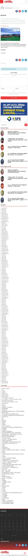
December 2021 (5, 264)
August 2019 (4, 298)
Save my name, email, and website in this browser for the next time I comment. (14, 93)
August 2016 (4, 346)
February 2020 (5, 290)
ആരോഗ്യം (4, 409)
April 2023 (4, 244)
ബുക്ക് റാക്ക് (4, 468)
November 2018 (5, 310)
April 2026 (4, 212)
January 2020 (4, 292)
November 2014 (5, 372)
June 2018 (4, 317)
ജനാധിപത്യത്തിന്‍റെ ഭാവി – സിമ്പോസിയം (11, 432)
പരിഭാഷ (4, 456)
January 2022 (4, 262)
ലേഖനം (3, 484)
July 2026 (4, 209)
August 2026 (4, 208)
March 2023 (4, 245)
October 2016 (4, 344)
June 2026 (4, 210)
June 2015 (4, 365)
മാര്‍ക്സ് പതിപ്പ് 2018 (6, 476)
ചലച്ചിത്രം (4, 430)
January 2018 (4, 324)
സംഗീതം (4, 491)
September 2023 (5, 238)
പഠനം (3, 455)
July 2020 (4, 284)
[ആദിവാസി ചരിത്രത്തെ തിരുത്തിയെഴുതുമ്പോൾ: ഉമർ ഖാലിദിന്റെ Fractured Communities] (2, 133)
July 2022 (4, 254)
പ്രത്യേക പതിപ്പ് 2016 (6, 463)
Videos (3, 404)
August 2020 (4, 282)
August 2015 (4, 362)
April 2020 (4, 288)
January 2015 (4, 370)
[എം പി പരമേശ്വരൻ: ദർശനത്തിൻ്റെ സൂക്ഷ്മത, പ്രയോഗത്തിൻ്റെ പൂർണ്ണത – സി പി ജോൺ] (2, 162)
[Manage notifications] (25, 553)
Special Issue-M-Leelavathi (7, 400)
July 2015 (4, 364)
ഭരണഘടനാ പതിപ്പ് (6, 470)
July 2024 (4, 226)
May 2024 (4, 229)
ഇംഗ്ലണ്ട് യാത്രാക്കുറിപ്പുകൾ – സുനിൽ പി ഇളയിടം (13, 411)
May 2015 (4, 366)
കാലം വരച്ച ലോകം (6, 425)
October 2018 (4, 312)
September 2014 (5, 374)
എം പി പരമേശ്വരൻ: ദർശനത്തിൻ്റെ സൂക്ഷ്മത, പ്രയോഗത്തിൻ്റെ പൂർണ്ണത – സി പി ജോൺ (17, 161)
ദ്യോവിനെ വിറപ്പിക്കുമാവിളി (8, 436)
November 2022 (5, 250)
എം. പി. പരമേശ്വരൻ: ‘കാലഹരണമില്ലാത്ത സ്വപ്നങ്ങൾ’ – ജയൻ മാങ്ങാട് (17, 147)
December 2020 (5, 277)
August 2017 (4, 330)
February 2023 (5, 246)
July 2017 (4, 332)
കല (3, 419)
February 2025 (5, 225)
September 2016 (5, 345)
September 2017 (5, 329)
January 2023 (4, 248)
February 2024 (5, 232)
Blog (3, 389)
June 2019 (4, 301)
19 (9, 526)
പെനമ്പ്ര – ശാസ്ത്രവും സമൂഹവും (9, 462)
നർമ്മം (3, 452)
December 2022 (5, 249)
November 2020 (5, 278)
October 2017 (4, 328)
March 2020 (4, 289)
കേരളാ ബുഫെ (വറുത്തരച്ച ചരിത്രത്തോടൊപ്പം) (12, 427)
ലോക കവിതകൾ (5, 486)
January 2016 (4, 356)
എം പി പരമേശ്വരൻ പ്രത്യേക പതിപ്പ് (10, 413)
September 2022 (5, 253)
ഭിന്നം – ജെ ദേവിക (6, 471)
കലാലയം (4, 420)
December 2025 (5, 217)
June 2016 (4, 349)
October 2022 (4, 252)
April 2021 (4, 272)
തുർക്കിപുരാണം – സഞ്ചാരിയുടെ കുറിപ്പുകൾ (12, 434)
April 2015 (4, 368)
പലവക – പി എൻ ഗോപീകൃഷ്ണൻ (9, 458)
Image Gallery (5, 396)
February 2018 (5, 322)
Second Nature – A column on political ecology (11, 399)
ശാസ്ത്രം (4, 490)
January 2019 (4, 308)
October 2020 (4, 280)
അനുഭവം (4, 405)
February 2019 (5, 306)
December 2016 (5, 341)
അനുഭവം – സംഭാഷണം (7, 407)
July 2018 (4, 316)
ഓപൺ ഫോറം (5, 416)
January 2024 (4, 233)
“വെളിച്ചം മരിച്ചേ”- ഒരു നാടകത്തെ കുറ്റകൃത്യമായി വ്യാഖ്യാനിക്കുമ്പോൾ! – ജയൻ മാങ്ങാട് (17, 140)
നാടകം (3, 444)
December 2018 (5, 309)
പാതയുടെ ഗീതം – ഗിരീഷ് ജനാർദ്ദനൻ (10, 460)
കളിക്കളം (4, 421)
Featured (3, 392)
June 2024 (4, 228)
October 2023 (4, 237)
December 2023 (5, 234)
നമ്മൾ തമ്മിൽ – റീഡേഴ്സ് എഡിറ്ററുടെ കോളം (11, 441)
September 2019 (5, 297)
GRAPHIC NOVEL (5, 395)
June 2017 (4, 333)
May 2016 (4, 350)
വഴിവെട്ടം (4, 487)
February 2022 (5, 261)
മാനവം (3, 475)
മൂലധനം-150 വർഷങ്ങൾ (7, 478)
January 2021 (4, 276)
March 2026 (4, 213)
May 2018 (4, 318)
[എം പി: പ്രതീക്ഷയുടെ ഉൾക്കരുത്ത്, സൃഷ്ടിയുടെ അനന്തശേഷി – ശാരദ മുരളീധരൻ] (2, 154)
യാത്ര (3, 479)
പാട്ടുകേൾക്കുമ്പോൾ (6, 459)
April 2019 (4, 304)
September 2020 (5, 281)
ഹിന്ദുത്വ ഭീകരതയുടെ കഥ (8, 502)
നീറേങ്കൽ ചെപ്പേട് (5, 448)
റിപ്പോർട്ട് (4, 483)
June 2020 (4, 285)
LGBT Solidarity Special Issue (8, 397)
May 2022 (4, 257)
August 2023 (4, 240)
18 (5, 526)
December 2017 (5, 325)
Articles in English (6, 388)
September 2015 (5, 361)
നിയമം (3, 445)
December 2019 (5, 293)
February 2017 (5, 338)
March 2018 (4, 321)
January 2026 (4, 216)
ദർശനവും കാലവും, (6, 438)
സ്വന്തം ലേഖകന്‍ (8, 8)
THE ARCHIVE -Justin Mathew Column (10, 401)
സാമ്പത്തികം (4, 495)
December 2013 (5, 382)
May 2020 (4, 286)
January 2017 (4, 340)
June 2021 (4, 269)
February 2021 (5, 274)
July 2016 (4, 348)
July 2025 (4, 222)
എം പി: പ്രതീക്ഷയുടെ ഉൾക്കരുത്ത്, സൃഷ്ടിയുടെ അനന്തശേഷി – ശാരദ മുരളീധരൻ (17, 154)
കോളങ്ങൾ (4, 428)
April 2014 (4, 380)
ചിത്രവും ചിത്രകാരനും (7, 431)
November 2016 (5, 342)
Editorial (3, 391)
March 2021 (4, 273)
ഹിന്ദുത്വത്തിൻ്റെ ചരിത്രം (8, 503)
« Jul (1, 538)
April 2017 (4, 336)
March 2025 (4, 224)
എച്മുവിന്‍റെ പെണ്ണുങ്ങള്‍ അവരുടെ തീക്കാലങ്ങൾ (13, 415)
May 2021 (4, 270)
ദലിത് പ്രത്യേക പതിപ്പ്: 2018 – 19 (9, 435)
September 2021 (5, 266)
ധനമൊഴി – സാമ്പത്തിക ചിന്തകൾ (9, 439)
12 (9, 523)
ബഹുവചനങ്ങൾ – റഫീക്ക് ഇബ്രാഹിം (10, 467)
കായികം (4, 424)
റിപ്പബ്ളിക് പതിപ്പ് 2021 (6, 482)
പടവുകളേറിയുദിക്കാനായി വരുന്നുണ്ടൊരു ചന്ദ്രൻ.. (13, 454)
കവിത (3, 423)
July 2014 (3, 377)
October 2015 (4, 360)
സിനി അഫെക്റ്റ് (5, 498)
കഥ (3, 417)
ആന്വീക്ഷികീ (5, 408)
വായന (3, 488)
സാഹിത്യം (4, 496)
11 (5, 523)
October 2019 (4, 296)
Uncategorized (5, 403)
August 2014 (4, 376)
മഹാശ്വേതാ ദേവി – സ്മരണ (8, 474)
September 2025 (5, 221)
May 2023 (4, 242)
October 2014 (4, 373)
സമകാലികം (4, 494)
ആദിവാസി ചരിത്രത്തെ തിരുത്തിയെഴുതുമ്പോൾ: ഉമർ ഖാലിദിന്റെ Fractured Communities (16, 133)
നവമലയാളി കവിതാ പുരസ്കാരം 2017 (9, 443)
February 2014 (5, 381)
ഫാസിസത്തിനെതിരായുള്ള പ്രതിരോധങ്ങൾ (11, 464)
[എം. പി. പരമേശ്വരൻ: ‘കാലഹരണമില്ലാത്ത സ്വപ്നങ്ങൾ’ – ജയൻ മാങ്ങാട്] (2, 147)
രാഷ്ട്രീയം (4, 480)
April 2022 (4, 258)
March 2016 (4, 353)
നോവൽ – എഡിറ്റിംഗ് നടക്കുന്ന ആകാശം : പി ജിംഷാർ (13, 449)
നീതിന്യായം (5, 447)
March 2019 (4, 305)
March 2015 (4, 369)
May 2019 (4, 302)
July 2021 (4, 268)
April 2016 (4, 352)
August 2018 (4, 314)
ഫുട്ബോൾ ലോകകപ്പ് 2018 (7, 466)
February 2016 (5, 354)
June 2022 (4, 256)
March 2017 (4, 337)
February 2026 (5, 214)
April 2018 (4, 320)
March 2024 (4, 230)
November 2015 (5, 358)
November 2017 (5, 326)
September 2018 (5, 313)
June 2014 (4, 378)
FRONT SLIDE (4, 393)
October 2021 (4, 265)
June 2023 (4, 241)
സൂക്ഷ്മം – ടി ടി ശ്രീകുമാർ (7, 500)
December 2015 (5, 357)
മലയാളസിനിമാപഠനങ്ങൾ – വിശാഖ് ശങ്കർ (11, 472)
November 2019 (5, 294)
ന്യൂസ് (3, 451)
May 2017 (4, 334)
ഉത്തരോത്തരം (5, 412)
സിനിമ (3, 499)
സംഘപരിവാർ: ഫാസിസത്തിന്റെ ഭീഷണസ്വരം (12, 492)
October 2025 (4, 220)
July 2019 (4, 300)
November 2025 (5, 218)
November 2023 (5, 236)
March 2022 (4, 260)
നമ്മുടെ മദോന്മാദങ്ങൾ (7, 440)
